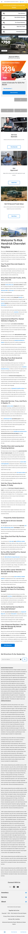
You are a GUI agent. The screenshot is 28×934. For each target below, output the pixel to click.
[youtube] (17, 887)
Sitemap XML (11, 919)
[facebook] (14, 887)
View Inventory (14, 92)
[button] (26, 9)
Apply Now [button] (14, 182)
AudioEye (17, 919)
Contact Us (13, 916)
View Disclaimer (7, 88)
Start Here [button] (14, 216)
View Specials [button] (14, 147)
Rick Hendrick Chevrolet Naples (18, 913)
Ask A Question (8, 645)
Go (24, 659)
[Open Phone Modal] (26, 1)
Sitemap (19, 916)
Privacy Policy (6, 916)
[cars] (10, 887)
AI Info (22, 916)
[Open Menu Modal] (2, 1)
